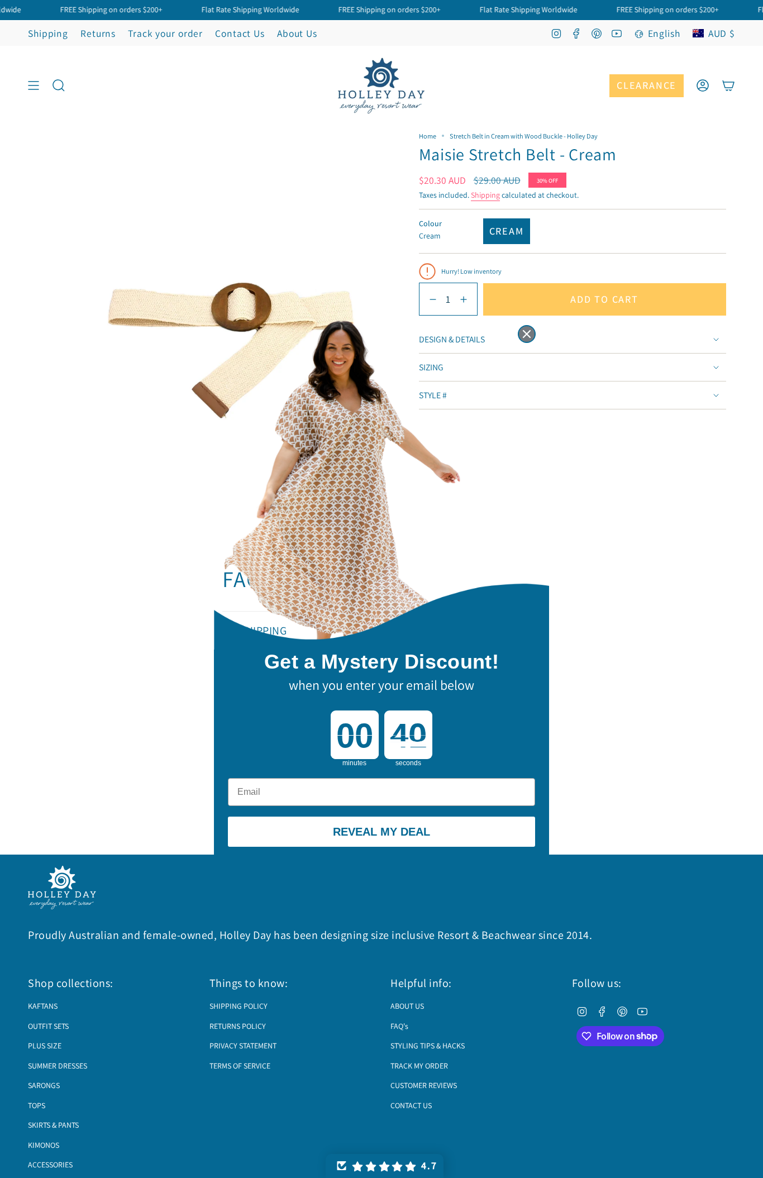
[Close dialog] (526, 334)
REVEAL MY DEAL (381, 832)
